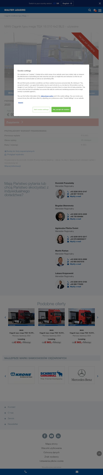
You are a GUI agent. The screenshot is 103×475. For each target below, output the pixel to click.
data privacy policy (47, 96)
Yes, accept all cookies (61, 109)
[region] (51, 90)
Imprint (20, 102)
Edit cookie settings (41, 109)
